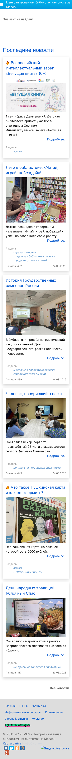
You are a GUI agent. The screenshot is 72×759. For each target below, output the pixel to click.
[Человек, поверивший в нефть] (36, 418)
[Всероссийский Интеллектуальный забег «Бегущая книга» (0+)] (36, 95)
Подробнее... (56, 139)
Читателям (39, 706)
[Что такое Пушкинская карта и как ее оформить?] (36, 520)
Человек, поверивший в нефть (34, 393)
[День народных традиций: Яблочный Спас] (36, 617)
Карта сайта (12, 743)
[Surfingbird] (12, 752)
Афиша (17, 151)
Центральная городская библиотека (37, 467)
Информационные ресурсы (23, 712)
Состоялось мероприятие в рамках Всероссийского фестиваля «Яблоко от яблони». (36, 645)
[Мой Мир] (22, 748)
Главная (10, 706)
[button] (1, 4)
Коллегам (38, 718)
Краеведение (54, 712)
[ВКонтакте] (6, 748)
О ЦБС (23, 706)
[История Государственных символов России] (36, 312)
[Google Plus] (7, 752)
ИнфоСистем (32, 743)
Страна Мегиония (24, 252)
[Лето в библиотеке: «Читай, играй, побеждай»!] (36, 199)
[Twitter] (11, 748)
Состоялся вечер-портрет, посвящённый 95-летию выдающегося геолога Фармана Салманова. (35, 446)
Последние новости (28, 50)
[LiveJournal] (28, 748)
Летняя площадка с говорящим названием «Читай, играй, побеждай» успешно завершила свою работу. (34, 231)
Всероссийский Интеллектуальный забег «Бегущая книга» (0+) (30, 68)
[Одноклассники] (17, 748)
